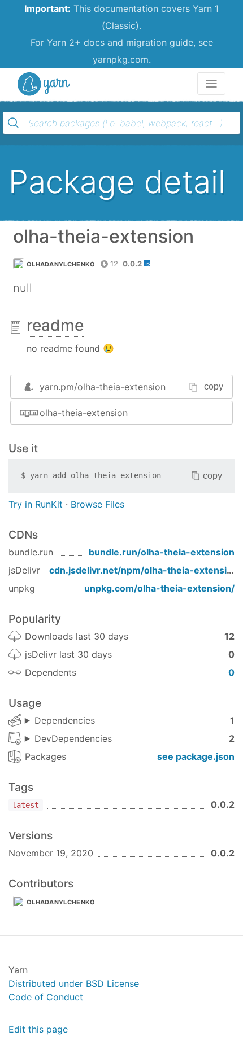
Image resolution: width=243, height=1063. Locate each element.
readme (55, 325)
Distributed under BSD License (73, 983)
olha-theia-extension (84, 412)
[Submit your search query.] (14, 123)
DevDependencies (73, 738)
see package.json (196, 756)
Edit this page (38, 1029)
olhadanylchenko (61, 264)
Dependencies (64, 720)
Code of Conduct (45, 997)
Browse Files (97, 504)
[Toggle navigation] (211, 83)
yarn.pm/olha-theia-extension (103, 386)
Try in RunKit (35, 504)
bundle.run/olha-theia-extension (162, 552)
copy (213, 386)
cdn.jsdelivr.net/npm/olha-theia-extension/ (145, 570)
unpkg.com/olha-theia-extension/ (159, 588)
